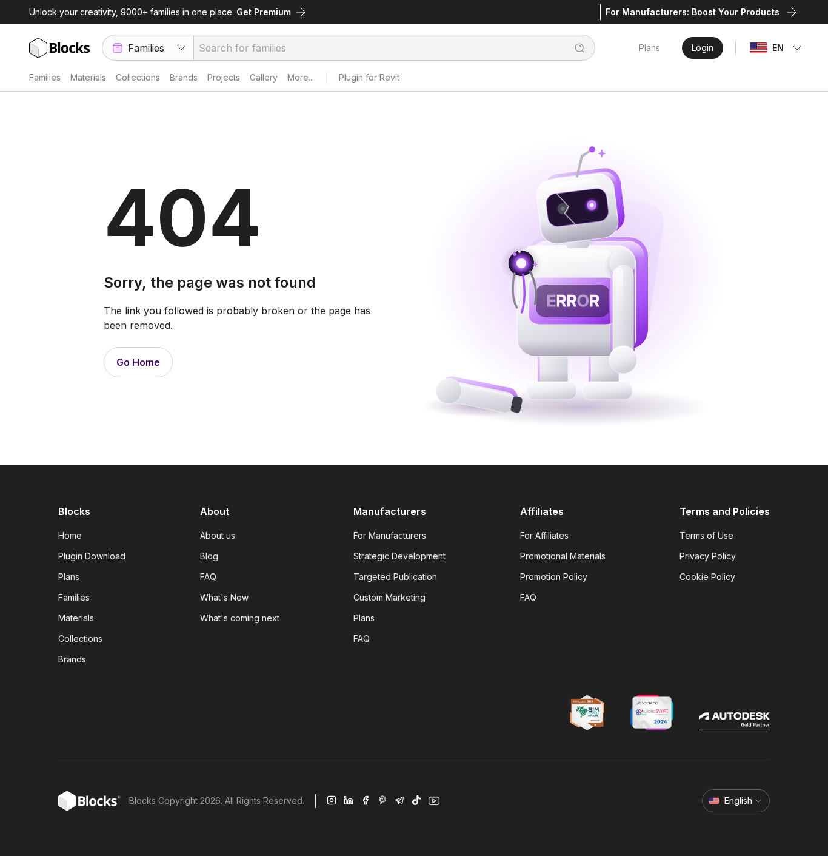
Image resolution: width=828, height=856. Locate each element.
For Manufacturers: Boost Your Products (693, 12)
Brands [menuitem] (72, 659)
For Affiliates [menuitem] (544, 535)
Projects (223, 77)
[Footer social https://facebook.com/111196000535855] (365, 800)
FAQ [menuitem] (208, 576)
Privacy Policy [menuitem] (707, 556)
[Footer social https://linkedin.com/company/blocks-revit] (348, 800)
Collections (138, 77)
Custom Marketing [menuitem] (389, 597)
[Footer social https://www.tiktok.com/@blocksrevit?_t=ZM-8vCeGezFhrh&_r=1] (416, 800)
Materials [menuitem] (76, 618)
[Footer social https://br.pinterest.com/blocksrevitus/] (382, 800)
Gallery (264, 77)
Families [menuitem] (74, 597)
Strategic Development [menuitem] (399, 556)
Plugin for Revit (369, 77)
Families (45, 77)
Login (702, 47)
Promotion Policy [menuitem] (553, 576)
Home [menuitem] (70, 535)
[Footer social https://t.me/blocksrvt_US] (399, 800)
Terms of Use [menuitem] (706, 535)
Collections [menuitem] (80, 638)
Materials (88, 77)
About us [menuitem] (217, 535)
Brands (184, 77)
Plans (649, 47)
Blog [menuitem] (209, 556)
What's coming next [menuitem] (239, 618)
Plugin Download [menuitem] (91, 556)
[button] (573, 47)
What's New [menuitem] (224, 597)
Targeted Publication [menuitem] (395, 576)
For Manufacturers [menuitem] (389, 535)
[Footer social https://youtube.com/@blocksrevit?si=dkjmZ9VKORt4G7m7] (434, 800)
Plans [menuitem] (68, 576)
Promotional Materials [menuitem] (563, 556)
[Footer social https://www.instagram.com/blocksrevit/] (331, 800)
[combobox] (147, 48)
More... (300, 77)
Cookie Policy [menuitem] (707, 576)
